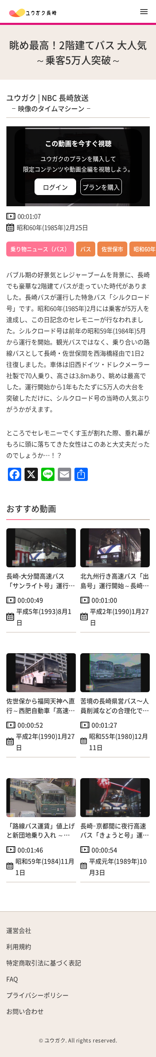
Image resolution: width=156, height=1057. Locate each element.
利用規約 (18, 946)
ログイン (55, 187)
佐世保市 (112, 249)
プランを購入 (101, 187)
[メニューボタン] (144, 11)
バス (85, 249)
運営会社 (18, 930)
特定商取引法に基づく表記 (43, 962)
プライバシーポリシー (37, 995)
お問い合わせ (25, 1011)
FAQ (12, 978)
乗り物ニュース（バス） (40, 249)
